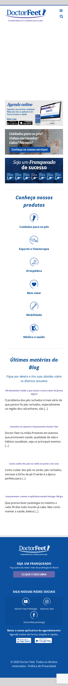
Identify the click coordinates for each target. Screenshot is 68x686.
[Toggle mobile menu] (61, 10)
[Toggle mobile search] (61, 16)
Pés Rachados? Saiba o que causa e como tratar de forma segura (34, 392)
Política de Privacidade (42, 666)
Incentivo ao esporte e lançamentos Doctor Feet (34, 426)
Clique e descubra (33, 574)
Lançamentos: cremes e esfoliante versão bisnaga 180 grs (34, 496)
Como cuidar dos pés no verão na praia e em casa (34, 463)
